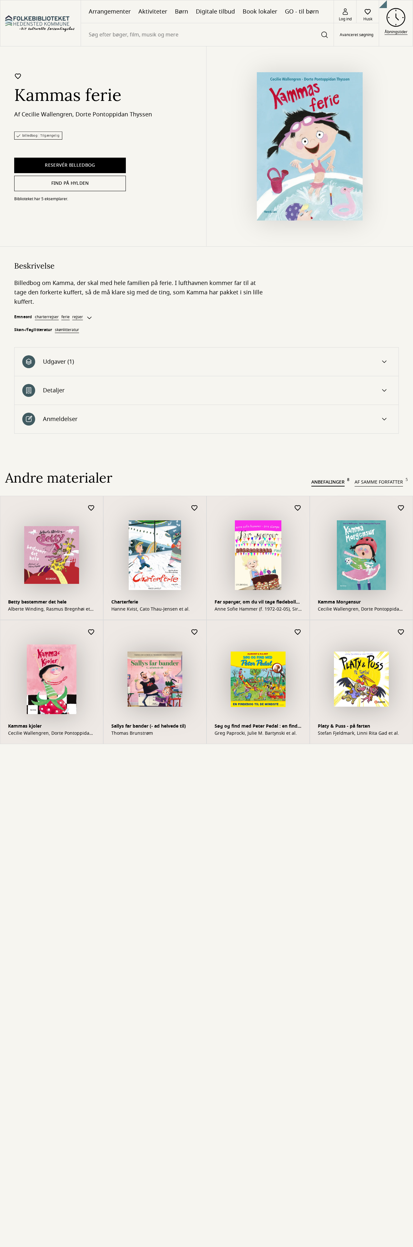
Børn (181, 11)
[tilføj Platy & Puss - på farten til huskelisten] (401, 632)
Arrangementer (110, 11)
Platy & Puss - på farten (344, 726)
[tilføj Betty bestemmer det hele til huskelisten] (91, 508)
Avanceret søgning (356, 35)
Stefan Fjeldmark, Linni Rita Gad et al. (358, 733)
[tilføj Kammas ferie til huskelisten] (18, 76)
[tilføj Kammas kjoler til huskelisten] (91, 632)
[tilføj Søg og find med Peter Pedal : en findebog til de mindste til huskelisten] (298, 632)
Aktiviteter (152, 11)
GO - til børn (302, 11)
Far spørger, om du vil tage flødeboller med (257, 603)
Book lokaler (260, 11)
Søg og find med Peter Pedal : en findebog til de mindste (258, 727)
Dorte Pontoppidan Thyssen (114, 114)
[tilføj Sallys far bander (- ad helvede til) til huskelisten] (194, 632)
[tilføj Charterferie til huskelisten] (194, 508)
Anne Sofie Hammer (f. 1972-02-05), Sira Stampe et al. (258, 609)
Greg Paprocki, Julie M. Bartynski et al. (256, 733)
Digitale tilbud (215, 11)
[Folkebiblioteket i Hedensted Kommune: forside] (40, 23)
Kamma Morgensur (339, 602)
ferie (65, 317)
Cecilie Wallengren (47, 114)
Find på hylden (70, 183)
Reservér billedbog (70, 165)
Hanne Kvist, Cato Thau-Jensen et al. (150, 609)
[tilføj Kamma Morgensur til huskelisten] (401, 508)
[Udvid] (89, 318)
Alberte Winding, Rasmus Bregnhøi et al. (49, 609)
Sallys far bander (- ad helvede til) (148, 726)
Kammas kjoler (25, 726)
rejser (77, 317)
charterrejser (47, 317)
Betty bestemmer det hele (37, 602)
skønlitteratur (67, 330)
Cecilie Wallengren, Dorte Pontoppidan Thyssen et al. (360, 609)
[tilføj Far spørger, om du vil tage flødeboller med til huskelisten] (298, 508)
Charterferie (124, 602)
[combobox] (207, 34)
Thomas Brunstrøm (132, 733)
